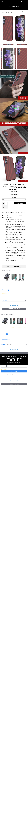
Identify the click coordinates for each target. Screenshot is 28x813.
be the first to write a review (14, 308)
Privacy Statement (11, 358)
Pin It (20, 266)
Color (14, 197)
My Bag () (24, 2)
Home (3, 11)
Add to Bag (20, 203)
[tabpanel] (14, 383)
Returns (15, 356)
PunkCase (14, 191)
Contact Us (9, 356)
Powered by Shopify (10, 362)
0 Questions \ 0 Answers (7, 295)
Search (3, 356)
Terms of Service (22, 356)
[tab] (4, 300)
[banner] (14, 6)
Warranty (19, 358)
